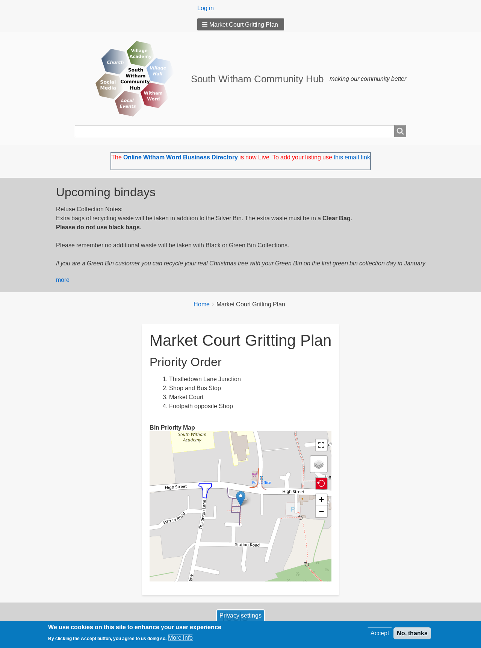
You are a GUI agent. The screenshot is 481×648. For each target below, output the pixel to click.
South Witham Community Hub (257, 79)
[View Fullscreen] (321, 445)
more (63, 280)
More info (180, 637)
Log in (205, 8)
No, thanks (412, 633)
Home (202, 304)
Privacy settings (240, 615)
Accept (380, 633)
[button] (240, 24)
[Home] (133, 79)
